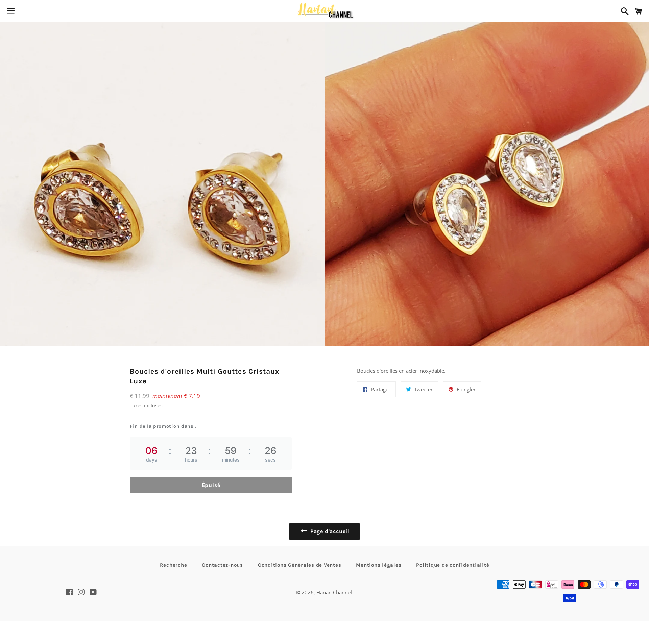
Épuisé (211, 485)
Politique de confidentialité (452, 565)
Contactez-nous (222, 565)
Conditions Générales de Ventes (299, 565)
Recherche (173, 565)
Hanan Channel (334, 592)
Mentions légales (378, 565)
